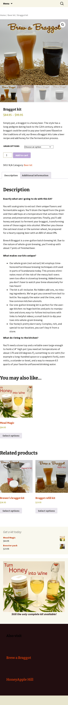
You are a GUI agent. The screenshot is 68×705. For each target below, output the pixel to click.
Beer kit (11, 15)
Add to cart (21, 155)
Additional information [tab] (35, 175)
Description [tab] (11, 175)
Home (3, 15)
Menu (6, 3)
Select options (11, 435)
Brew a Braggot (18, 658)
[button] (62, 24)
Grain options (11, 146)
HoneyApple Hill (19, 679)
